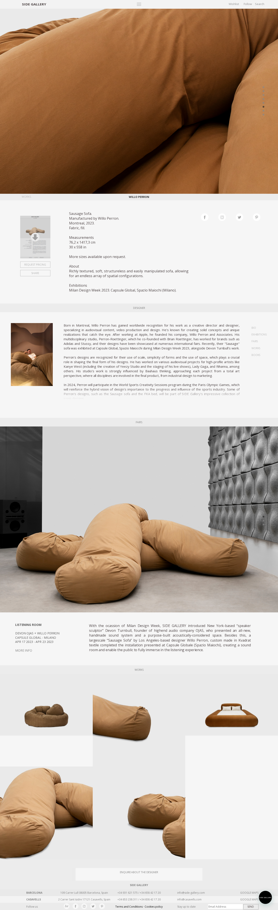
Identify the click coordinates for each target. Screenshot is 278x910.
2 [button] (263, 91)
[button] (265, 897)
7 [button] (263, 111)
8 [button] (263, 115)
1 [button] (263, 87)
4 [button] (263, 99)
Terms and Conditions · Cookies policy (139, 906)
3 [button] (263, 95)
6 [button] (263, 107)
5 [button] (263, 103)
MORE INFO (23, 650)
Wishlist (234, 4)
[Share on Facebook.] (209, 216)
